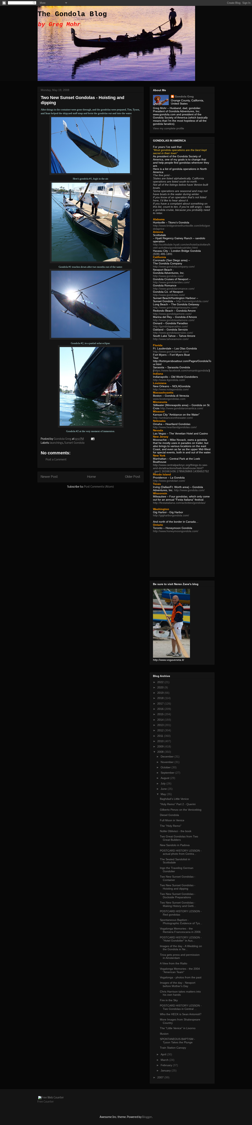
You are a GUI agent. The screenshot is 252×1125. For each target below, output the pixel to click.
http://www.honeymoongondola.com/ (175, 531)
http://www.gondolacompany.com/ (174, 266)
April (164, 1054)
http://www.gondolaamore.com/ (172, 313)
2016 (160, 708)
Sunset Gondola (74, 443)
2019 (160, 692)
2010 (160, 741)
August (165, 778)
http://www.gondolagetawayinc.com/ (175, 307)
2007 (160, 1077)
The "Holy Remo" (170, 825)
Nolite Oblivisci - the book (175, 831)
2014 (160, 719)
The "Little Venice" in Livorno (177, 1028)
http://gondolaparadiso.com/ (170, 326)
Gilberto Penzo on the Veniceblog (180, 809)
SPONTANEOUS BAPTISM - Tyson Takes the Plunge (177, 1040)
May (164, 794)
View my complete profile (168, 128)
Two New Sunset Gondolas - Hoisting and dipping (177, 887)
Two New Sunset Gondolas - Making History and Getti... (178, 904)
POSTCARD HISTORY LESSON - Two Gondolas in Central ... (181, 1007)
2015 (160, 714)
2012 (160, 730)
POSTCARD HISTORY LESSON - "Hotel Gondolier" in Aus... (181, 939)
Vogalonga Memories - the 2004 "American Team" (180, 970)
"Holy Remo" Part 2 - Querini (177, 804)
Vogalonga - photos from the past (180, 977)
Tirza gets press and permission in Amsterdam (180, 956)
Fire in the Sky (169, 1000)
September (168, 772)
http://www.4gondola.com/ (169, 379)
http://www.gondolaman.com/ (171, 351)
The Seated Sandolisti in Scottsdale (175, 861)
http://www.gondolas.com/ (169, 294)
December (167, 756)
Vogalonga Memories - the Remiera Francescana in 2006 (180, 930)
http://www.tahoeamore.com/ (171, 339)
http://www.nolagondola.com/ (171, 389)
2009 (160, 746)
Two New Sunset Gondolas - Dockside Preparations (177, 895)
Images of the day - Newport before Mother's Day (177, 984)
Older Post (132, 477)
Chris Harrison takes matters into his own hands (180, 993)
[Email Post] (92, 439)
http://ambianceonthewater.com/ (173, 417)
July (163, 783)
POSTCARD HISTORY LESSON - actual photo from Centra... (181, 852)
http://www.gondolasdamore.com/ (174, 320)
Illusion (164, 1033)
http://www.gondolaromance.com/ (174, 288)
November (167, 762)
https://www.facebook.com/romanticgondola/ (181, 370)
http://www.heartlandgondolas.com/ (175, 427)
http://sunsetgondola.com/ (192, 301)
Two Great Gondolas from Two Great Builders (179, 838)
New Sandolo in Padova (175, 845)
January (166, 1070)
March (165, 1059)
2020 (160, 687)
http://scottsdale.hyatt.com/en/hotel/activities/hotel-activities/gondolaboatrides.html (181, 246)
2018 (160, 698)
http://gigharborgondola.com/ (171, 515)
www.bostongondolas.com (169, 398)
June (164, 788)
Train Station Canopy (173, 1047)
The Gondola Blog (72, 14)
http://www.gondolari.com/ (169, 480)
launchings (56, 443)
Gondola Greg (184, 96)
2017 (160, 703)
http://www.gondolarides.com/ (171, 282)
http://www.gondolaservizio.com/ (173, 332)
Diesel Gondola (169, 815)
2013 (160, 725)
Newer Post (49, 477)
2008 (160, 751)
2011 (160, 735)
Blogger (147, 1117)
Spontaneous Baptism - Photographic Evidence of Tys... (181, 921)
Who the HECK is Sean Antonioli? (180, 1014)
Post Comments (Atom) (99, 486)
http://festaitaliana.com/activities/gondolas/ (179, 502)
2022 (160, 682)
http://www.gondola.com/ (168, 276)
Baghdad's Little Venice (174, 798)
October (166, 767)
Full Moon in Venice (172, 820)
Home (91, 477)
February (167, 1065)
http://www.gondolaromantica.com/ (181, 408)
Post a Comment (56, 459)
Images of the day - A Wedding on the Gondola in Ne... (181, 947)
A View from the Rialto (173, 963)
